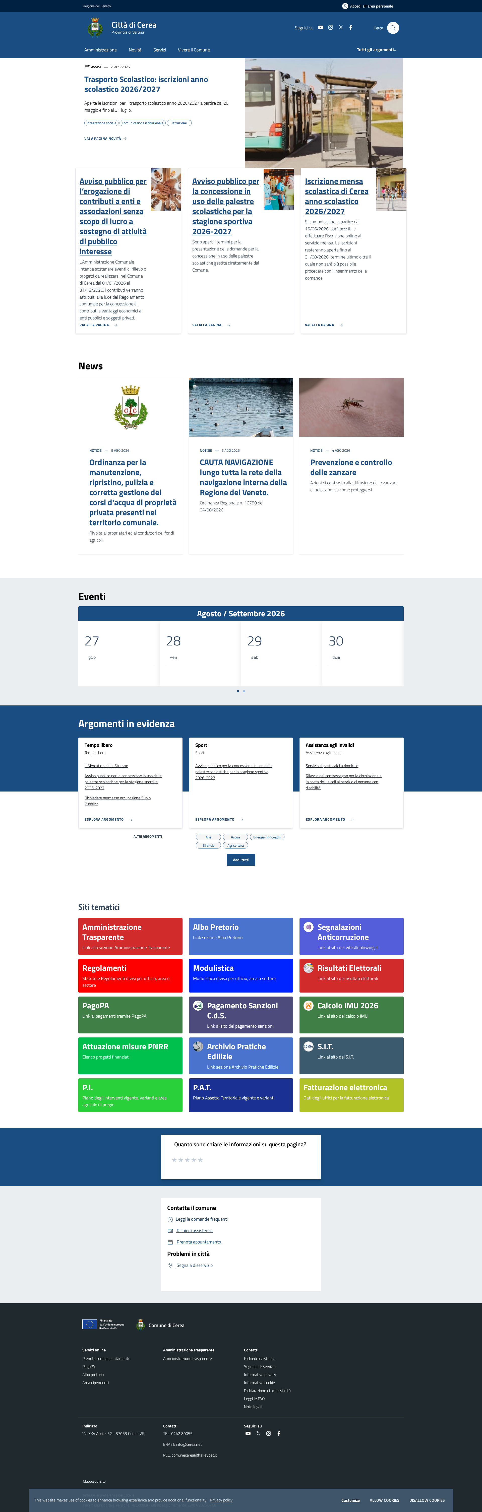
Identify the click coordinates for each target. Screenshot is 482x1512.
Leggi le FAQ (254, 1399)
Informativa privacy (260, 1374)
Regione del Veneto (97, 6)
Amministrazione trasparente (187, 1358)
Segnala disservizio (259, 1366)
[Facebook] (349, 27)
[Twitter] (339, 27)
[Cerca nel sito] (393, 28)
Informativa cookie (259, 1382)
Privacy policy (221, 1500)
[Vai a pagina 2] (244, 691)
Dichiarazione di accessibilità (267, 1391)
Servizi (159, 49)
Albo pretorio (93, 1374)
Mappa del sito (94, 1481)
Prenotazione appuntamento (106, 1358)
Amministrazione (100, 49)
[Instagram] (329, 27)
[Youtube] (319, 27)
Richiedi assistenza (259, 1358)
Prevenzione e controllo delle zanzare (351, 467)
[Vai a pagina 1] (238, 691)
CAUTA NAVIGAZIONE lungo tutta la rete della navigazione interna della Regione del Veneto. (243, 477)
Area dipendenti (95, 1382)
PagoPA (88, 1366)
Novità (135, 49)
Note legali (253, 1407)
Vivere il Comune (194, 49)
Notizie (95, 450)
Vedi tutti (241, 860)
